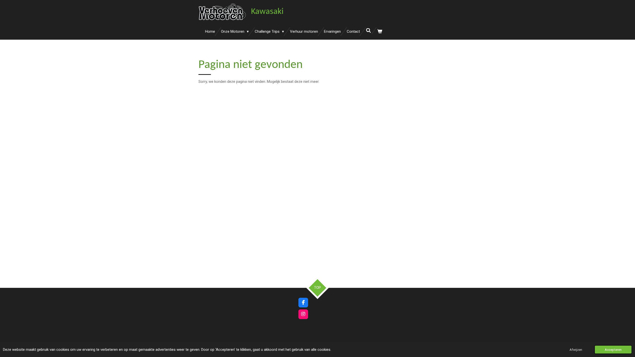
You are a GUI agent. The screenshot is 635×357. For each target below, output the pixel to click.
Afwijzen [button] (576, 350)
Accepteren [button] (613, 350)
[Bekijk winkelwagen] (379, 31)
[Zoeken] (368, 30)
